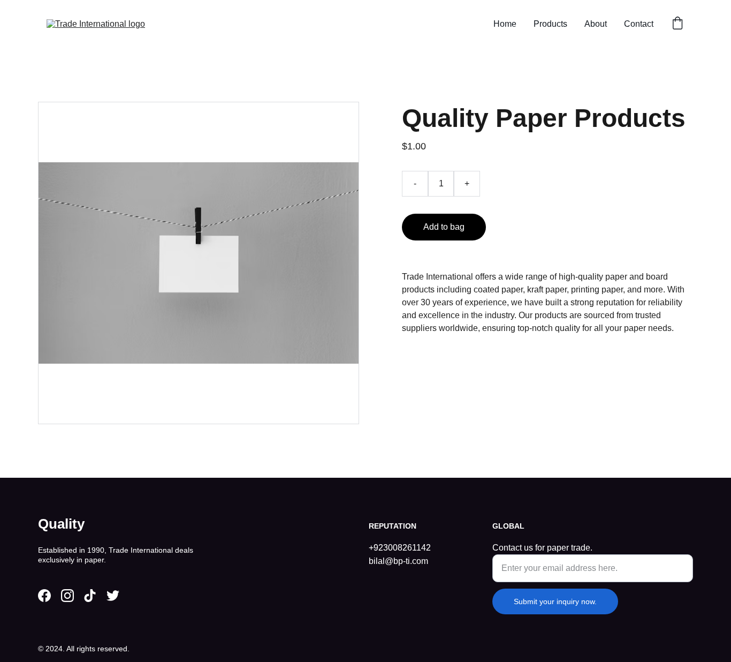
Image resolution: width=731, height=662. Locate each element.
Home (504, 23)
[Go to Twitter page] (112, 595)
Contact (638, 23)
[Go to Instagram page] (67, 595)
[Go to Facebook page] (44, 595)
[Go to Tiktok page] (89, 595)
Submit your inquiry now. (555, 601)
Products (550, 23)
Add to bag (444, 226)
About (595, 23)
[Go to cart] (677, 24)
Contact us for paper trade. (542, 547)
